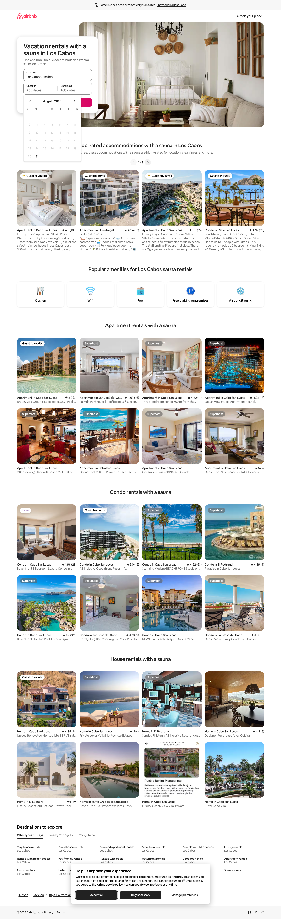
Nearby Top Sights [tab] (61, 835)
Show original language (171, 5)
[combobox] (57, 76)
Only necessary (140, 895)
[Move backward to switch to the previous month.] (30, 101)
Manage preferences (184, 895)
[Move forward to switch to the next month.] (74, 101)
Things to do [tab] (87, 835)
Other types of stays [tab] (30, 835)
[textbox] (40, 90)
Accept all (96, 895)
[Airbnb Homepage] (27, 16)
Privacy (48, 912)
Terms (61, 912)
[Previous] (133, 162)
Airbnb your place (249, 16)
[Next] (148, 162)
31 (37, 156)
